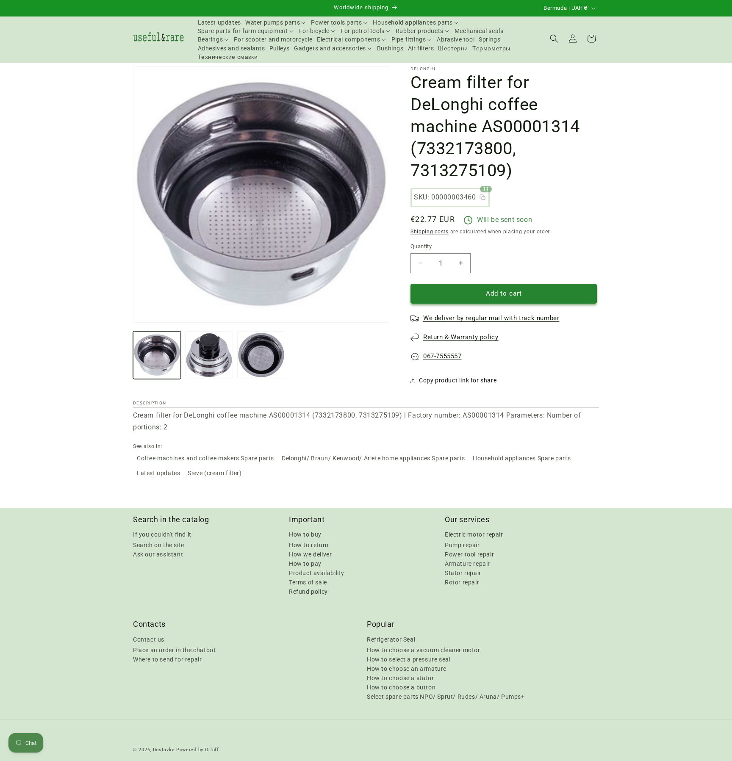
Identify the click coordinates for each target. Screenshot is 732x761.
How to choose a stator (400, 677)
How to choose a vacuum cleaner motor (423, 649)
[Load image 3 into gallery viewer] (261, 355)
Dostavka (164, 750)
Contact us (148, 639)
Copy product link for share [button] (457, 380)
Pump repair (462, 545)
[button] (276, 22)
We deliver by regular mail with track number (491, 318)
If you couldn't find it (162, 534)
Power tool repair (469, 554)
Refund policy (308, 591)
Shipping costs (429, 232)
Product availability (316, 573)
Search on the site (158, 545)
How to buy (305, 534)
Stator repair (463, 573)
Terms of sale (308, 582)
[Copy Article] (482, 197)
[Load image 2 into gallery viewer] (209, 355)
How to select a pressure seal (408, 659)
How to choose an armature (406, 668)
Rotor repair (462, 582)
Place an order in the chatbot (174, 649)
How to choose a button (401, 687)
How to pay (305, 563)
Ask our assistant (158, 554)
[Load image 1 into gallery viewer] (157, 355)
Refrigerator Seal (391, 639)
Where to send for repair (167, 659)
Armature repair (467, 563)
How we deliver (310, 554)
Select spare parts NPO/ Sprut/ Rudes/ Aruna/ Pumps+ (446, 696)
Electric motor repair (474, 534)
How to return (309, 545)
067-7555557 (442, 356)
